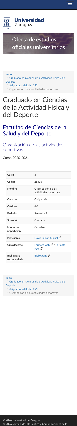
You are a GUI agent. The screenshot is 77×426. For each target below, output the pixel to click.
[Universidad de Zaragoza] (23, 23)
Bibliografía (40, 255)
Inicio (9, 74)
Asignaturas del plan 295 (23, 85)
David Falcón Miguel (46, 238)
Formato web (42, 245)
